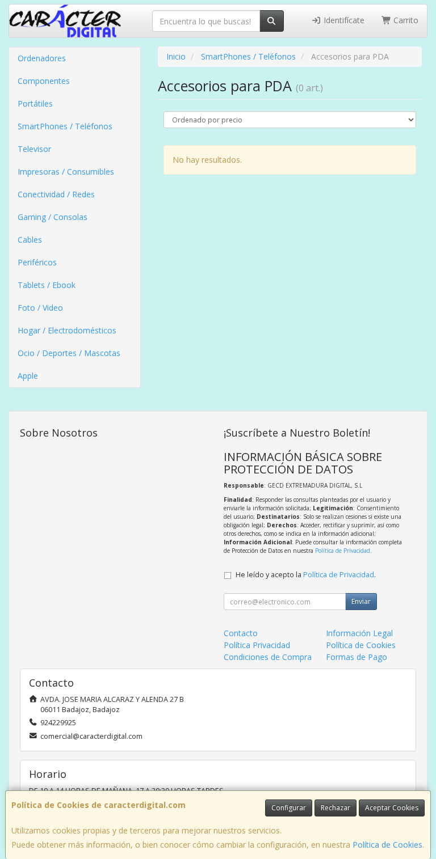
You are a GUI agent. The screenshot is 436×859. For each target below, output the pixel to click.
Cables (30, 239)
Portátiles (35, 103)
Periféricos (37, 262)
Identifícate (342, 20)
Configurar (288, 808)
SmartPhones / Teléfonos (65, 126)
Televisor (34, 148)
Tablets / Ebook (47, 285)
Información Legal (359, 633)
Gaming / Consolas (52, 216)
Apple (28, 375)
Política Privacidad (257, 645)
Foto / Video (40, 307)
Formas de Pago (356, 656)
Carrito (404, 20)
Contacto (241, 633)
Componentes (44, 80)
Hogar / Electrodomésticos (67, 330)
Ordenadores (42, 58)
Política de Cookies (387, 844)
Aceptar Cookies (391, 808)
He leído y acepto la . (306, 574)
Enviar (361, 601)
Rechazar (335, 808)
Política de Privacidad (342, 551)
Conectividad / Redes (56, 194)
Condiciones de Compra (268, 656)
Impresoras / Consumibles (66, 171)
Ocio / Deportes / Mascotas (69, 353)
